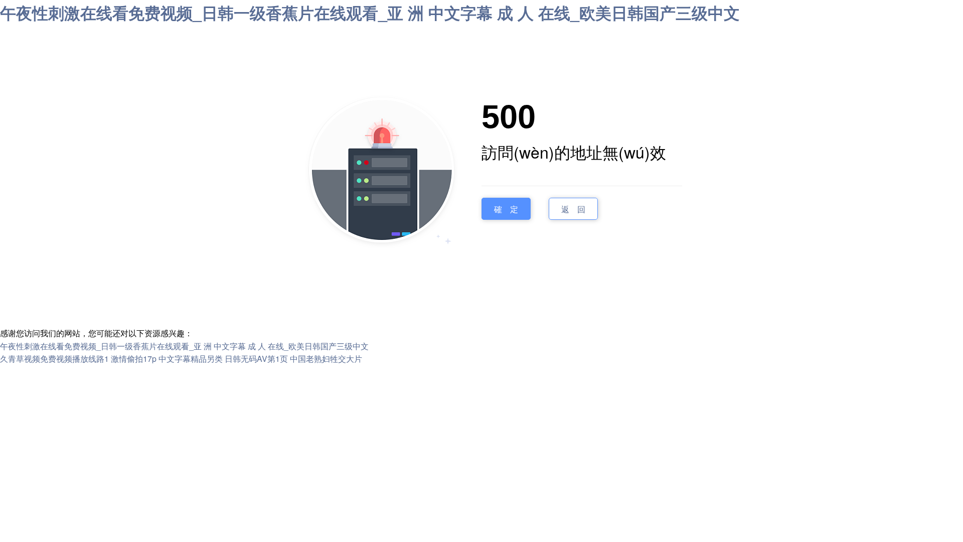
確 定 (506, 208)
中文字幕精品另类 (190, 358)
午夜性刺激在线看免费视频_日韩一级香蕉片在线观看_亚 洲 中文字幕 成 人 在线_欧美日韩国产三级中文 (370, 12)
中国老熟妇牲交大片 (326, 358)
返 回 (573, 208)
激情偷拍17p (133, 358)
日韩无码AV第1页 (256, 358)
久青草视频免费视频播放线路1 (54, 358)
